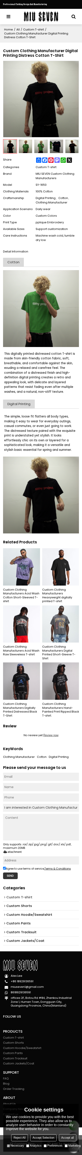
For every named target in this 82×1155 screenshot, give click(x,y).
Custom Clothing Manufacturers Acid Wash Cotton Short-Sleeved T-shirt (21, 595)
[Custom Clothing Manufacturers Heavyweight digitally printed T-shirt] (60, 567)
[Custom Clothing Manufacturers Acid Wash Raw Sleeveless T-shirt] (21, 624)
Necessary (17, 1145)
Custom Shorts (13, 1043)
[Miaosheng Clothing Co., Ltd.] (41, 16)
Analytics (36, 1145)
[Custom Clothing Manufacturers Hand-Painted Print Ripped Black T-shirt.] (60, 681)
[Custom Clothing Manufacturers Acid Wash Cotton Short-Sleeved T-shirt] (21, 567)
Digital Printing (59, 757)
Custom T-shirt (33, 29)
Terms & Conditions (57, 869)
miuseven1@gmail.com (27, 987)
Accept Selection (43, 1137)
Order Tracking (13, 1089)
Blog (6, 1083)
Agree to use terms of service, (38, 869)
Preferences (55, 1145)
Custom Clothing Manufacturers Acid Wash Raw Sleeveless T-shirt (21, 650)
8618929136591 (21, 992)
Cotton (42, 757)
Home (8, 29)
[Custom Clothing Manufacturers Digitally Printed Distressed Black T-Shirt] (21, 681)
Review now (50, 735)
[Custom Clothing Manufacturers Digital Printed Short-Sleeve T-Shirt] (60, 624)
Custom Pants (13, 1053)
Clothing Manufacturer (19, 757)
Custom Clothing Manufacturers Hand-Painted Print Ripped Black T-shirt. (60, 709)
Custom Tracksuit (15, 1058)
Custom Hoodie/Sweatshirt (22, 1048)
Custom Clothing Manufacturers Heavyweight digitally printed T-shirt (57, 595)
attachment (14, 851)
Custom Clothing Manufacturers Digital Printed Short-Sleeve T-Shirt (58, 652)
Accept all (67, 1137)
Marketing (74, 1145)
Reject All (20, 1137)
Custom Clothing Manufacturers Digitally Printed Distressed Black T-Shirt (20, 709)
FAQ (6, 1078)
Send (10, 876)
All (18, 29)
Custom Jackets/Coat (18, 1063)
